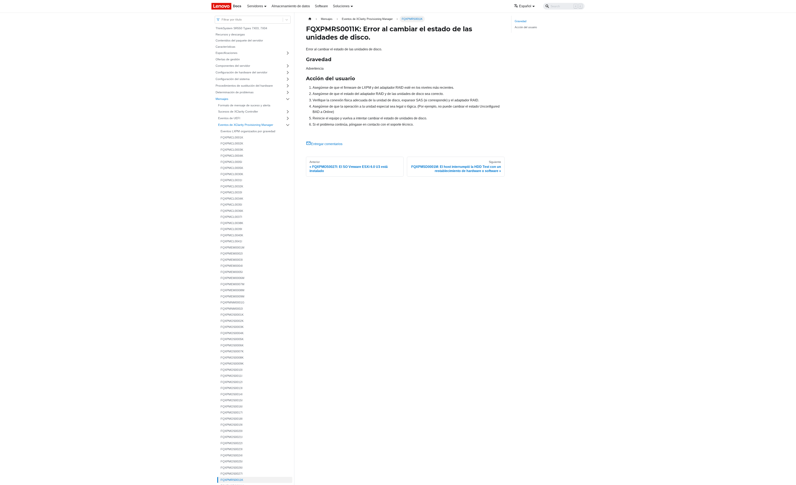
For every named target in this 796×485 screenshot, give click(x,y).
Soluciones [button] (341, 6)
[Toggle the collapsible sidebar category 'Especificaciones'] (287, 53)
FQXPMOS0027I (232, 473)
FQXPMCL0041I (231, 241)
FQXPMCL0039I (231, 229)
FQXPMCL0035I (231, 204)
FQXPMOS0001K (232, 314)
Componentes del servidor (233, 65)
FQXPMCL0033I (231, 192)
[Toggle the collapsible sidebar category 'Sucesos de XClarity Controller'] (287, 111)
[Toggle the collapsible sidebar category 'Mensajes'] (287, 99)
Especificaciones (226, 53)
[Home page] (310, 19)
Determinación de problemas (235, 92)
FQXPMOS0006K (232, 345)
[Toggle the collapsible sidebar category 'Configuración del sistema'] (287, 79)
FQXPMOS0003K (232, 327)
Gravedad (520, 21)
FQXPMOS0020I (232, 431)
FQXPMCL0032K (232, 186)
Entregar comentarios (326, 144)
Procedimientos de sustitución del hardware (244, 85)
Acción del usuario (526, 27)
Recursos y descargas (230, 34)
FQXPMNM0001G (232, 302)
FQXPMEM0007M (232, 284)
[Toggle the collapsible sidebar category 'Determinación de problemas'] (287, 92)
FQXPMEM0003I (232, 259)
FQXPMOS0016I (232, 406)
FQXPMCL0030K (232, 174)
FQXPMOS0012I (232, 382)
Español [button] (525, 6)
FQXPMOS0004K (232, 333)
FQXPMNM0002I (232, 308)
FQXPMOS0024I (232, 455)
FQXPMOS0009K (232, 363)
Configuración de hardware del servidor (241, 72)
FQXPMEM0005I (232, 272)
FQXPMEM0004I (232, 265)
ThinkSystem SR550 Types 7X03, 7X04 (241, 28)
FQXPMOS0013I (232, 388)
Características (225, 46)
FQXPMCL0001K (232, 137)
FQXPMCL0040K (232, 235)
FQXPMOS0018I (232, 418)
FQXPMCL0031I (231, 180)
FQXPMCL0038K (232, 223)
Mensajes (222, 99)
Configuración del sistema (233, 79)
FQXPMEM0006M (232, 278)
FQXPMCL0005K (232, 168)
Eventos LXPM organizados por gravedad (248, 131)
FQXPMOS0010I (232, 369)
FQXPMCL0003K (232, 149)
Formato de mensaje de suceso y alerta (244, 105)
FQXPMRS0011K (232, 479)
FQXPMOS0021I (232, 437)
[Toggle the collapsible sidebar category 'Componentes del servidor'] (287, 66)
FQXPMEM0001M (232, 247)
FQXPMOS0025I (232, 461)
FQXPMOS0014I (232, 394)
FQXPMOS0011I (231, 375)
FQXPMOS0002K (232, 321)
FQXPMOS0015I (232, 400)
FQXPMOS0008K (232, 357)
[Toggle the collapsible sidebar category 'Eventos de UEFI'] (287, 118)
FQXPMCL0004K (232, 155)
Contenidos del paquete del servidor (239, 40)
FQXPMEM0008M (232, 290)
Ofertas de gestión (228, 59)
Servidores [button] (255, 6)
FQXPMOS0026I (232, 467)
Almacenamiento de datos (291, 6)
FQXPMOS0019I (232, 424)
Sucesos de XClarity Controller (238, 111)
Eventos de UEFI (229, 118)
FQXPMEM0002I (232, 253)
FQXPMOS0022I (232, 443)
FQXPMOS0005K (232, 339)
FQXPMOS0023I (232, 449)
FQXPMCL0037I (231, 216)
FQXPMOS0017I (232, 412)
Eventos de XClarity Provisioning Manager (245, 124)
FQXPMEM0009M (232, 296)
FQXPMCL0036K (232, 210)
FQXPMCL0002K (232, 143)
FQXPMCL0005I (231, 162)
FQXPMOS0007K (232, 351)
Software (321, 6)
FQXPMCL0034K (232, 198)
